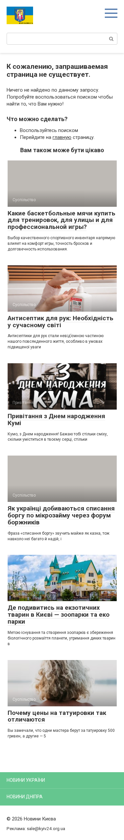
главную (62, 137)
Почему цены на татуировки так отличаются (57, 716)
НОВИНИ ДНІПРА (25, 796)
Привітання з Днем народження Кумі (56, 419)
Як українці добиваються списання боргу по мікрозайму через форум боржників (61, 515)
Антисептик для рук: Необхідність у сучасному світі (60, 321)
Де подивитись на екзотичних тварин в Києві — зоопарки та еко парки (58, 614)
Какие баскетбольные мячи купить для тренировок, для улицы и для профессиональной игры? (61, 220)
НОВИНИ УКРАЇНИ (26, 780)
